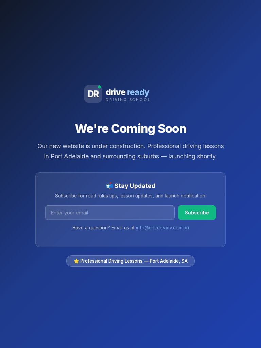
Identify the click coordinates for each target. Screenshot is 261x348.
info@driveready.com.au (162, 227)
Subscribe (197, 212)
